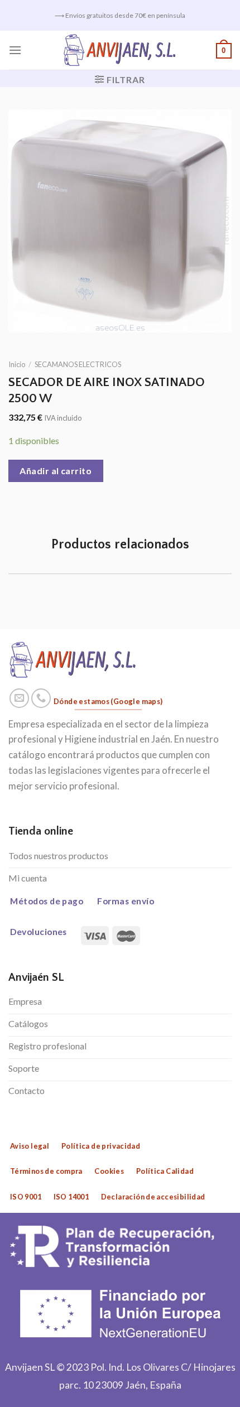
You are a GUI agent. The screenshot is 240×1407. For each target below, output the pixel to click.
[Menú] (15, 50)
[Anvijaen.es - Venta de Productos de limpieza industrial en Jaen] (120, 50)
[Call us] (41, 698)
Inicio (16, 364)
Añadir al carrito (56, 470)
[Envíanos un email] (19, 698)
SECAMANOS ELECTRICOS (78, 364)
